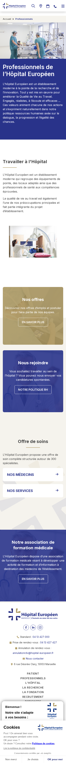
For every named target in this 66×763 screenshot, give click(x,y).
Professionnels (33, 678)
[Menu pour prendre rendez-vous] (47, 6)
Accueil (7, 18)
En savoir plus (33, 322)
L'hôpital (33, 682)
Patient (33, 673)
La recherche (33, 687)
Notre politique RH (33, 389)
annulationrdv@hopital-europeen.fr (33, 652)
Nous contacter (35, 658)
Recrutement (33, 696)
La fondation (33, 692)
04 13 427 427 (48, 642)
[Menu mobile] (63, 6)
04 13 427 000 (41, 636)
